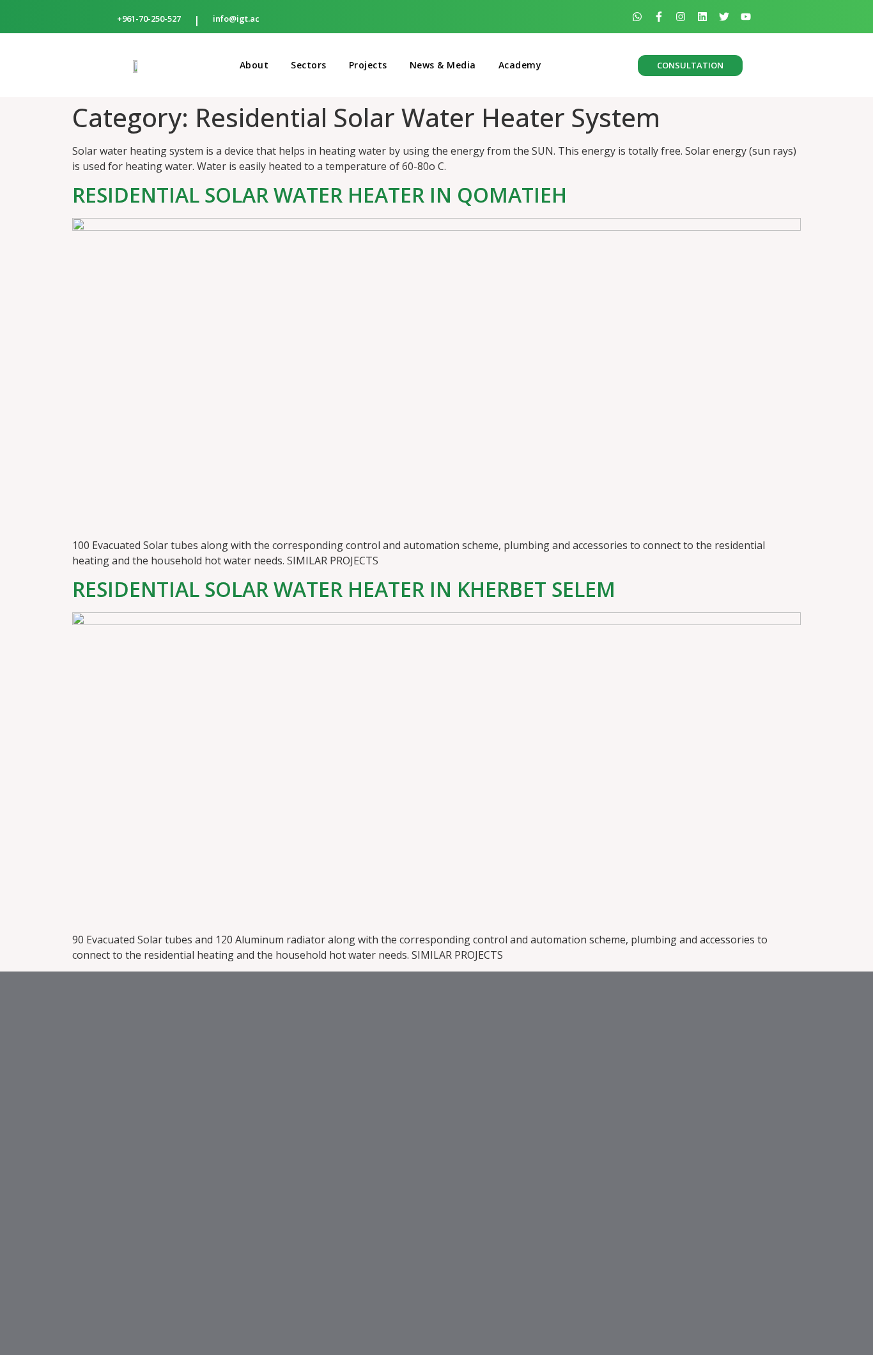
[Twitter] (724, 16)
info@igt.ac (236, 18)
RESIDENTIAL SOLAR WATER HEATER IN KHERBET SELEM (343, 589)
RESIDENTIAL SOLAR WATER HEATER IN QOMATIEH (319, 194)
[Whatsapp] (637, 16)
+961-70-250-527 (149, 18)
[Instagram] (680, 16)
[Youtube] (746, 16)
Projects (368, 65)
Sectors (309, 65)
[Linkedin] (702, 16)
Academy (520, 65)
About (254, 65)
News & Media (443, 65)
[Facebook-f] (659, 16)
